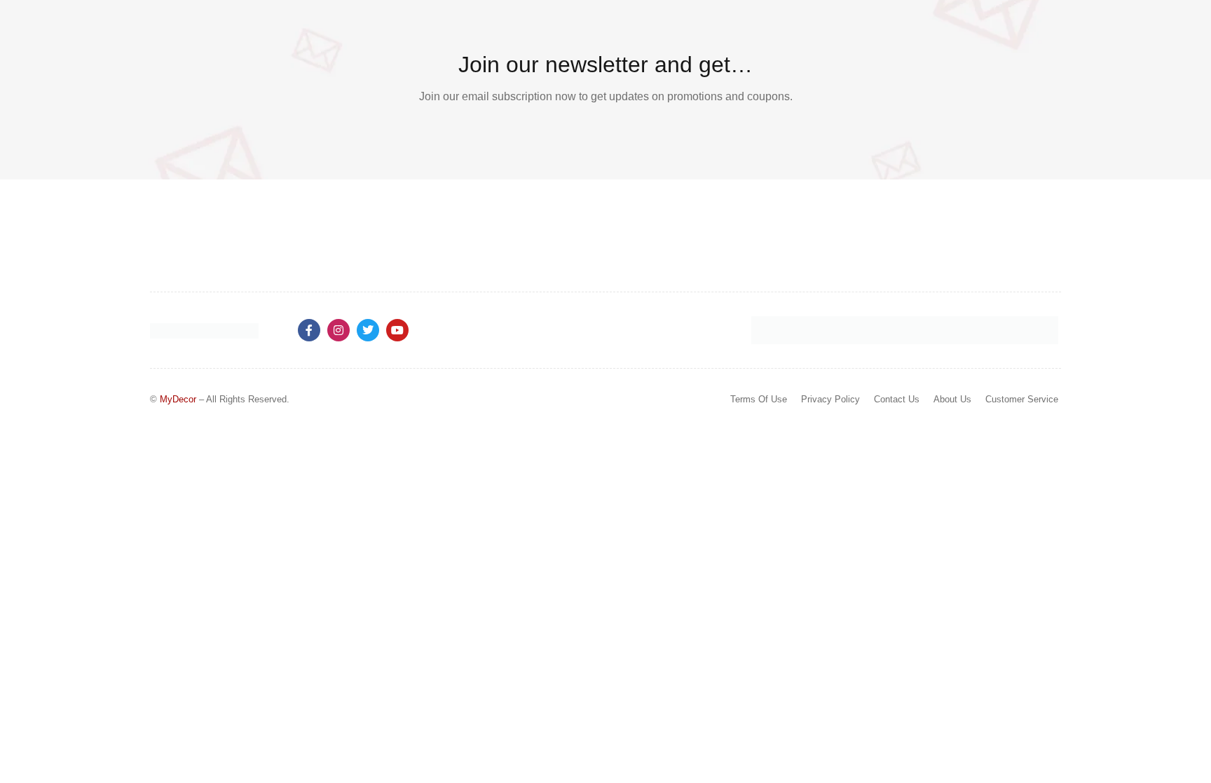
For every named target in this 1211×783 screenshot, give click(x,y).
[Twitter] (368, 330)
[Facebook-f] (309, 330)
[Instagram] (338, 330)
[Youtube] (397, 330)
